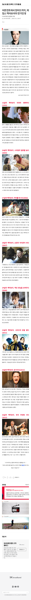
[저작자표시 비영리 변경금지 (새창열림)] (22, 477)
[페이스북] (18, 586)
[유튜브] (15, 586)
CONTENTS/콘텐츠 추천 (8, 16)
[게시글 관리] (10, 477)
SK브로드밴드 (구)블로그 (11, 5)
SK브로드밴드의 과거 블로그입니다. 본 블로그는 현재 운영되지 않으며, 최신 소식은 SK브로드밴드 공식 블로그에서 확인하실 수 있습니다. (10, 553)
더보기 (27, 484)
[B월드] (13, 586)
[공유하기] (7, 477)
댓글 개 (4, 536)
